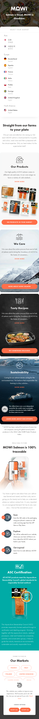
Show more (19, 182)
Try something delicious (19, 351)
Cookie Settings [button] (20, 704)
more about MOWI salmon (19, 286)
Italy (26, 668)
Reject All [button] (14, 710)
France (14, 668)
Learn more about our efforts (19, 419)
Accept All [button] (25, 710)
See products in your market (19, 222)
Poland (9, 674)
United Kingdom (26, 674)
